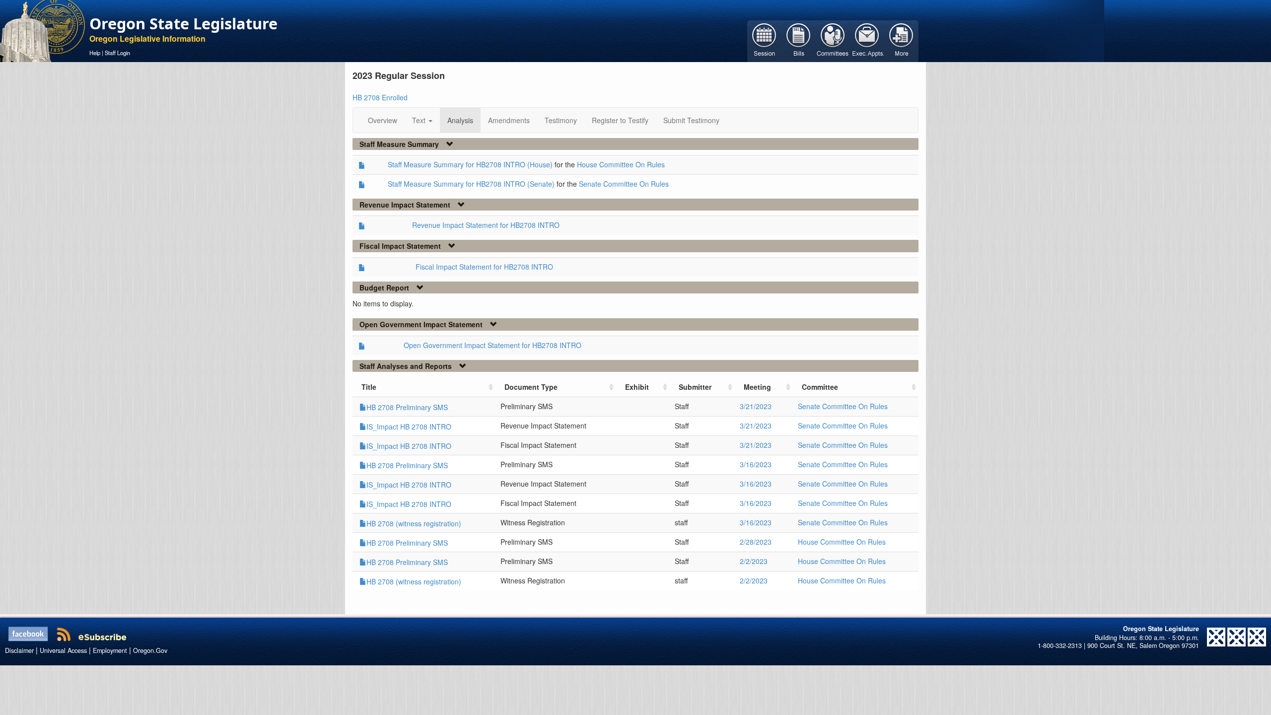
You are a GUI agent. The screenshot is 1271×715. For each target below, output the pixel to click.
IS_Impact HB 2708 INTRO (408, 426)
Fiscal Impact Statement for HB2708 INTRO (484, 267)
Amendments (509, 120)
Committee (820, 387)
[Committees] (833, 40)
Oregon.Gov (150, 650)
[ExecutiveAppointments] (867, 40)
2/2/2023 (754, 561)
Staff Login (117, 53)
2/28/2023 (756, 542)
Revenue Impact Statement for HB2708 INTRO (486, 225)
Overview (382, 120)
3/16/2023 (756, 464)
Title (368, 387)
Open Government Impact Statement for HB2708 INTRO (492, 345)
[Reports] (901, 40)
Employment (110, 650)
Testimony (561, 120)
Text (419, 120)
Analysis (460, 120)
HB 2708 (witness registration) (413, 523)
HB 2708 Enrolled (380, 97)
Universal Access (63, 650)
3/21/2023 (756, 406)
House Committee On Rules (621, 164)
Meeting (757, 387)
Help (94, 53)
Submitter (695, 387)
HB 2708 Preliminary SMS (407, 407)
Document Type (531, 387)
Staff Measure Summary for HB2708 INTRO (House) (470, 164)
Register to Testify (620, 120)
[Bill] (798, 40)
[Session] (764, 40)
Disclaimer (19, 650)
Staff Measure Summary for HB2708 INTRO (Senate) (471, 184)
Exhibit (637, 387)
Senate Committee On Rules (624, 184)
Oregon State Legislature (183, 23)
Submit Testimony (691, 120)
